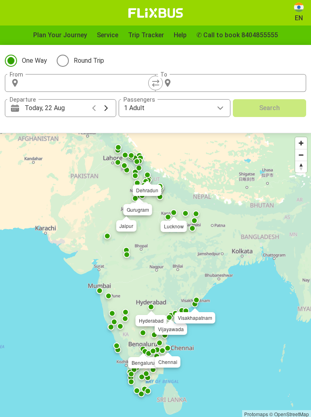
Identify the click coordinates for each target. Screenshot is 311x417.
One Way (34, 60)
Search (269, 108)
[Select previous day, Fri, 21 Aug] (94, 108)
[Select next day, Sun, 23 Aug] (106, 108)
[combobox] (87, 83)
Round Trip (89, 60)
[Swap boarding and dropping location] (155, 83)
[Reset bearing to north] (301, 166)
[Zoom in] (301, 143)
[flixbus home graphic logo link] (155, 13)
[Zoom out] (301, 155)
